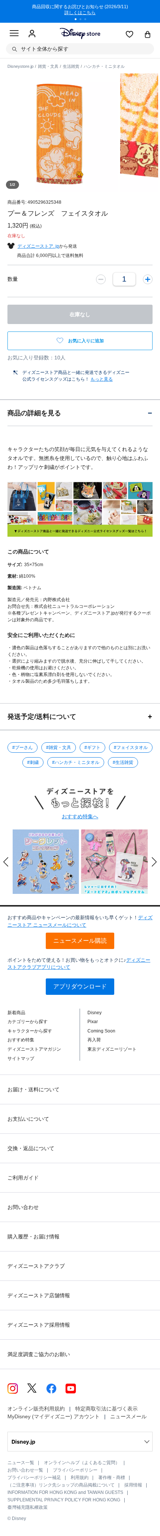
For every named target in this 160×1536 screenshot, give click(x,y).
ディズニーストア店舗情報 (38, 1295)
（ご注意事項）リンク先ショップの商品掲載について (61, 1485)
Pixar (92, 1021)
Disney (94, 1012)
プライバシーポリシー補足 (34, 1477)
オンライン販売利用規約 (36, 1409)
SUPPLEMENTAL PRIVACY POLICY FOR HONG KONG (63, 1499)
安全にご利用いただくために (41, 635)
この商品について (28, 552)
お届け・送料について (33, 1089)
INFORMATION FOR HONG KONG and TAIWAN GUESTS (65, 1492)
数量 (12, 279)
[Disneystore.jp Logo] (80, 33)
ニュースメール (128, 1416)
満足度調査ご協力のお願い (38, 1354)
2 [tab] (83, 20)
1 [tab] (78, 20)
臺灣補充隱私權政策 (27, 1507)
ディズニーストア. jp (38, 246)
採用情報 (133, 1485)
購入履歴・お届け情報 (33, 1237)
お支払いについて (28, 1119)
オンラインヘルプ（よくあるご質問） (82, 1462)
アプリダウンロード (80, 986)
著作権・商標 (111, 1477)
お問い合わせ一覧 (25, 1470)
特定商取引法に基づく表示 (106, 1409)
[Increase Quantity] (148, 279)
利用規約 (80, 1477)
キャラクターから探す (29, 1031)
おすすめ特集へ (80, 816)
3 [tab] (88, 20)
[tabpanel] (80, 11)
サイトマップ (20, 1058)
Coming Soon (101, 1031)
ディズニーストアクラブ (36, 1266)
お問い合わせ (23, 1207)
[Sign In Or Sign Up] (32, 34)
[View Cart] (148, 35)
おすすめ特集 (20, 1039)
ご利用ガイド (23, 1178)
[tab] (80, 413)
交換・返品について (30, 1148)
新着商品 (16, 1012)
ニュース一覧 (20, 1462)
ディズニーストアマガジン (34, 1049)
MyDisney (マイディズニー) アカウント (53, 1416)
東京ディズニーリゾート (112, 1049)
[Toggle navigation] (14, 34)
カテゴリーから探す (27, 1021)
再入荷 (94, 1039)
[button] (6, 861)
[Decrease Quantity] (101, 279)
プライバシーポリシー (75, 1470)
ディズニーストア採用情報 (38, 1325)
